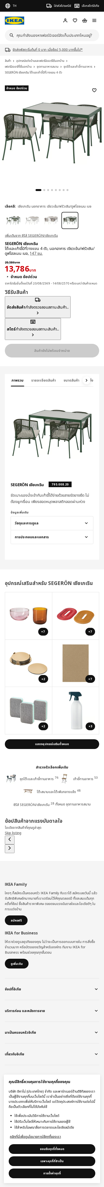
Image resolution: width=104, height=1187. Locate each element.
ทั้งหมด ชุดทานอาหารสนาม (73, 804)
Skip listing (13, 833)
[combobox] (50, 35)
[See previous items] (10, 840)
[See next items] (86, 380)
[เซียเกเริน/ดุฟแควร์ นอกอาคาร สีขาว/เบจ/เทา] (32, 220)
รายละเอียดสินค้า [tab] (43, 380)
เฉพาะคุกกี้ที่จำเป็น (52, 1161)
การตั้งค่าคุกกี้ (52, 1173)
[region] (52, 132)
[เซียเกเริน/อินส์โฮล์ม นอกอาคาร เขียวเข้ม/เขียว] (13, 220)
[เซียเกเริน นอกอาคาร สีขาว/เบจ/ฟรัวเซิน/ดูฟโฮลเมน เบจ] (51, 220)
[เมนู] (94, 20)
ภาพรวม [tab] (17, 380)
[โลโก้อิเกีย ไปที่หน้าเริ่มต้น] (14, 21)
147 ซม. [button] (36, 253)
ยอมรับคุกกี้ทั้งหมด (52, 1149)
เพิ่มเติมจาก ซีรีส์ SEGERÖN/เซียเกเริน (31, 235)
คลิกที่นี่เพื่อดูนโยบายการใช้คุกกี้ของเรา (35, 1136)
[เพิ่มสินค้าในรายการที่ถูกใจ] (94, 90)
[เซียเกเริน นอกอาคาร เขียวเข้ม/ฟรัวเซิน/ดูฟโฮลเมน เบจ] (69, 220)
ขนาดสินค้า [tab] (71, 380)
